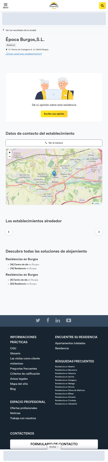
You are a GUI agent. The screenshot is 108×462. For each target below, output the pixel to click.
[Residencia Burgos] (19, 30)
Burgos (45, 50)
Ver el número (55, 143)
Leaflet (96, 203)
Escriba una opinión (54, 114)
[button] (54, 174)
